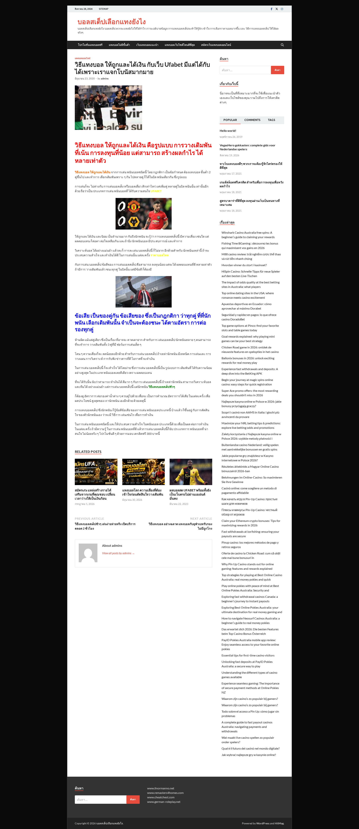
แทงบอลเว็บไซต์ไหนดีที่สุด (180, 44)
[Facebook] (271, 9)
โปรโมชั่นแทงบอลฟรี (90, 44)
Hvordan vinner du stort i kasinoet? (244, 265)
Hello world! (228, 130)
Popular (230, 120)
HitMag (279, 823)
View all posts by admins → (118, 553)
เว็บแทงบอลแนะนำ (147, 44)
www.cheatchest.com (160, 797)
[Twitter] (276, 9)
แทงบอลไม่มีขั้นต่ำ (119, 44)
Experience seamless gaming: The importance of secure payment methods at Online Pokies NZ (250, 688)
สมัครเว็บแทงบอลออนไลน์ (216, 44)
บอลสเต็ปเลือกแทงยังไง (112, 21)
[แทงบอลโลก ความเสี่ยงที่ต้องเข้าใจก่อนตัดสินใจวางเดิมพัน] (143, 473)
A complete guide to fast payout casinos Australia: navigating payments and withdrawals (247, 726)
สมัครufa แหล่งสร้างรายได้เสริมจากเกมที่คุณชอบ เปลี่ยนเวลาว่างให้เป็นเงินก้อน (95, 494)
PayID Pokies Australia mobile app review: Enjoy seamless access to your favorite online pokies (250, 644)
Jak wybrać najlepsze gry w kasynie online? (249, 754)
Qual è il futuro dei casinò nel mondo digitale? (251, 748)
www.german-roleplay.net (163, 801)
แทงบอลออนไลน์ (82, 58)
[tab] (230, 120)
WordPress (262, 823)
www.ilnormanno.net (160, 788)
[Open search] (282, 45)
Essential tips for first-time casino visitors (248, 655)
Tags (271, 120)
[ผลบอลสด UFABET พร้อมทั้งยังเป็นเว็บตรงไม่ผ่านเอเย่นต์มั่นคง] (191, 473)
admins (105, 78)
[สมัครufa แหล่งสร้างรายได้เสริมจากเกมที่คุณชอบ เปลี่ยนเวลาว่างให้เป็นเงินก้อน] (96, 473)
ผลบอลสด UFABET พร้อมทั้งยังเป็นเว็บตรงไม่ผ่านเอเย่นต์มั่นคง (190, 494)
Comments (252, 120)
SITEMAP (103, 8)
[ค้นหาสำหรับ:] (252, 70)
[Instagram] (282, 9)
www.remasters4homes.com (165, 792)
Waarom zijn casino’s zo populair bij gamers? (250, 698)
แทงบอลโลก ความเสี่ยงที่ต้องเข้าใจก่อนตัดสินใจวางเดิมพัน (142, 492)
